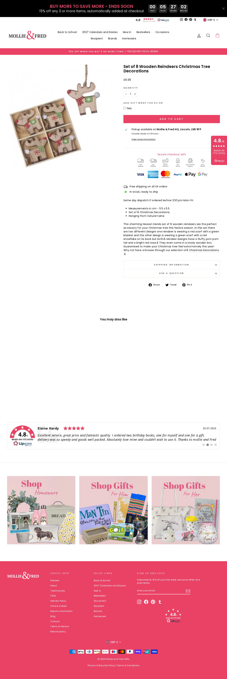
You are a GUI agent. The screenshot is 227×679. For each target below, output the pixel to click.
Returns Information (61, 611)
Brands (112, 38)
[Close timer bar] (223, 8)
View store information (144, 139)
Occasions (162, 32)
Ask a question (171, 273)
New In (127, 32)
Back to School (67, 32)
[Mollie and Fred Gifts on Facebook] (146, 602)
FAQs (53, 595)
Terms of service (59, 626)
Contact (55, 621)
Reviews (54, 580)
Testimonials (57, 590)
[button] (151, 20)
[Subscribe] (188, 591)
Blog (52, 616)
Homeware (129, 38)
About (53, 585)
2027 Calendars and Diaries (100, 32)
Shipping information (171, 264)
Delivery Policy (58, 601)
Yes (129, 108)
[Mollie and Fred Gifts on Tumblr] (160, 602)
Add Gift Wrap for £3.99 (143, 102)
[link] (113, 435)
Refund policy (58, 631)
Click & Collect (58, 606)
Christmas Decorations (204, 250)
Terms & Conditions (128, 665)
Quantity (130, 87)
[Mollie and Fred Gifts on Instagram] (139, 602)
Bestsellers (143, 32)
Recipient (97, 38)
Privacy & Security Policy (101, 665)
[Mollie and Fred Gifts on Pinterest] (153, 602)
